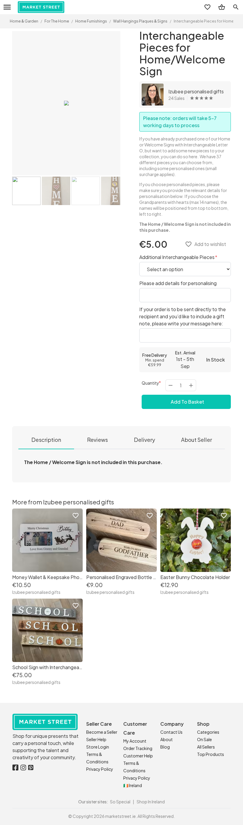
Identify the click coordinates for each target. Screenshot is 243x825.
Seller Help (96, 739)
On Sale (204, 739)
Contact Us (171, 732)
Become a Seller (101, 732)
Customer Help (138, 755)
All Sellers (206, 746)
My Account (134, 741)
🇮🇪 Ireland (132, 785)
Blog (165, 746)
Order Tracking (137, 748)
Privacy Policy (99, 769)
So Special (120, 801)
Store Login (97, 746)
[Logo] (41, 7)
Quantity (150, 383)
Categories (208, 732)
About (166, 739)
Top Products (210, 754)
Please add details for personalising (178, 283)
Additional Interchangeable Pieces (177, 257)
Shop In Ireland (151, 801)
